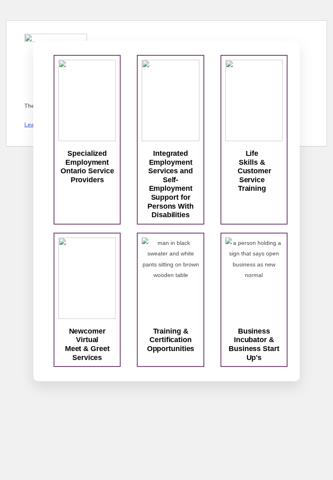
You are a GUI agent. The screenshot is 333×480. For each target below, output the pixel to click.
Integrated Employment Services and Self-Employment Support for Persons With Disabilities (170, 184)
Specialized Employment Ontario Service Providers (87, 166)
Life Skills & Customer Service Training (254, 170)
